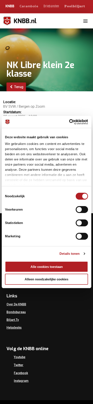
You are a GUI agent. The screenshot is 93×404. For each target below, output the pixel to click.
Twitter (18, 365)
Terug (18, 87)
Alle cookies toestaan (46, 267)
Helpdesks (14, 327)
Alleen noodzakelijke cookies (46, 279)
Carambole (28, 6)
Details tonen (69, 253)
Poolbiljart (74, 6)
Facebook (21, 373)
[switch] (82, 209)
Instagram (21, 380)
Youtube (19, 357)
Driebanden (51, 6)
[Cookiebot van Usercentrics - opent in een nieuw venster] (69, 122)
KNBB (9, 6)
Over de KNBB (16, 304)
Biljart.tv (12, 320)
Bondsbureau (16, 312)
